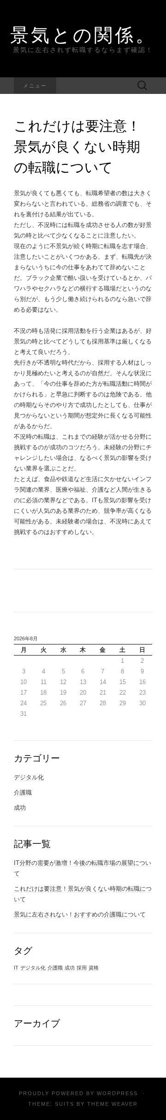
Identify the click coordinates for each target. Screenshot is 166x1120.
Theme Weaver (112, 1104)
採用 (82, 967)
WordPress (117, 1093)
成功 (20, 807)
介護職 (23, 792)
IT (16, 967)
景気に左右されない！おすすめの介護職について (80, 914)
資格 (94, 967)
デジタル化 (29, 777)
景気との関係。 (83, 34)
